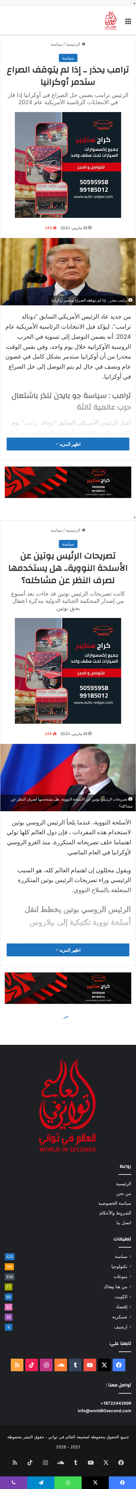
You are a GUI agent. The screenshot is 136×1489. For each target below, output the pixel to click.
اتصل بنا (123, 1222)
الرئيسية (74, 44)
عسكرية (119, 1316)
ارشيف (120, 1326)
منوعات (120, 1276)
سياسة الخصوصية (114, 1203)
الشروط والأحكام (115, 1212)
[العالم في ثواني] (110, 20)
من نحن (123, 1193)
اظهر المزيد (70, 444)
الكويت (120, 1296)
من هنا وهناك (115, 1286)
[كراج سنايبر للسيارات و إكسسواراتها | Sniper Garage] (68, 164)
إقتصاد (121, 1306)
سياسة (56, 44)
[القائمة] (128, 23)
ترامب (31, 422)
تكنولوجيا (119, 1266)
